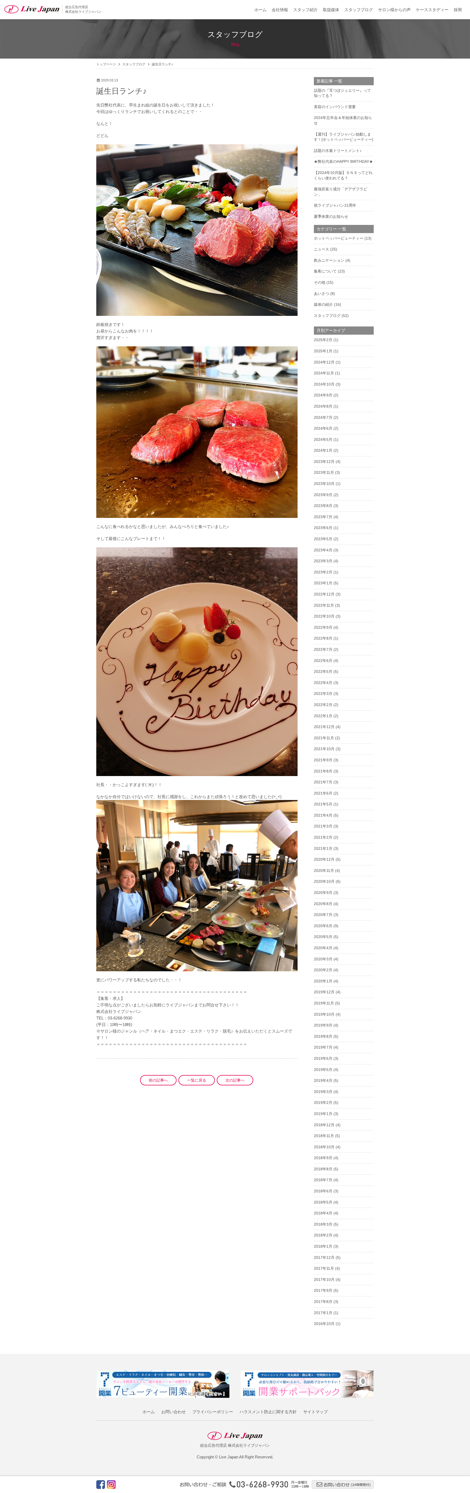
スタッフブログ (358, 9)
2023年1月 (323, 583)
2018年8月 (323, 1169)
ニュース (321, 249)
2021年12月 (324, 727)
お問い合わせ (173, 1411)
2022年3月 (323, 693)
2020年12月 (324, 859)
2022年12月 (324, 594)
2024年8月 (323, 406)
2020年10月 (324, 881)
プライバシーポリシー (212, 1411)
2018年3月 (323, 1224)
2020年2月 (323, 970)
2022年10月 (324, 616)
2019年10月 (324, 1014)
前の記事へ (158, 1080)
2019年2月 (323, 1102)
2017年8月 (323, 1301)
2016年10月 (324, 1323)
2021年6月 (323, 793)
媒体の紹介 (323, 304)
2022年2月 (323, 705)
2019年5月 (323, 1069)
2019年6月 (323, 1058)
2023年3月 (323, 561)
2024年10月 (324, 384)
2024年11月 (324, 373)
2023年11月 (324, 472)
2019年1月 (323, 1114)
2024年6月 (323, 428)
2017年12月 (324, 1257)
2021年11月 (324, 738)
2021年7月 (323, 782)
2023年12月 (324, 461)
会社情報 (280, 9)
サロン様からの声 (394, 9)
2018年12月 (324, 1125)
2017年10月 (324, 1279)
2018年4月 (323, 1213)
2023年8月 (323, 505)
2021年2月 (323, 837)
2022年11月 (324, 605)
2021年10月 (324, 749)
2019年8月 (323, 1036)
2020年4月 (323, 948)
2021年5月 (323, 804)
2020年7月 (323, 914)
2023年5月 (323, 539)
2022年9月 (323, 627)
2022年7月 (323, 649)
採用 (458, 9)
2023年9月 (323, 495)
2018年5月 (323, 1202)
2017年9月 (323, 1290)
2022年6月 (323, 660)
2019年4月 (323, 1080)
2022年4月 (323, 682)
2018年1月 (323, 1246)
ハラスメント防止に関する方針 (268, 1411)
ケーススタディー (432, 9)
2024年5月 (323, 439)
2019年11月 (324, 1003)
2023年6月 (323, 528)
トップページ (106, 64)
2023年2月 (323, 572)
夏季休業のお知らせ (331, 216)
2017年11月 (324, 1268)
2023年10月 (324, 483)
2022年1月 (323, 716)
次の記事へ (235, 1080)
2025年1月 (323, 351)
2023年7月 (323, 517)
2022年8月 (323, 638)
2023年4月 (323, 550)
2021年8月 (323, 771)
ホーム (260, 9)
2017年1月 (323, 1313)
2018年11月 (324, 1136)
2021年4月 (323, 815)
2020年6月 (323, 926)
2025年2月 (323, 340)
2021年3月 (323, 826)
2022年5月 (323, 671)
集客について (325, 271)
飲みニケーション (329, 260)
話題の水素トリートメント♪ (337, 150)
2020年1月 (323, 981)
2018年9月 (323, 1158)
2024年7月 (323, 417)
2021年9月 (323, 760)
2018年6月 (323, 1191)
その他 (319, 282)
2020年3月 (323, 959)
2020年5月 (323, 937)
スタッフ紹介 (305, 9)
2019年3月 (323, 1091)
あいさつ (321, 293)
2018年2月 (323, 1235)
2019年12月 (324, 992)
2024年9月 (323, 395)
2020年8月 (323, 904)
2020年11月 (324, 870)
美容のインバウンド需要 (335, 107)
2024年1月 (323, 450)
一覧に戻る (196, 1080)
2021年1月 (323, 848)
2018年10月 (324, 1147)
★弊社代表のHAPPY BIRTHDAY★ (343, 161)
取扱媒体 (331, 9)
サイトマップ (315, 1411)
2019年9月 (323, 1025)
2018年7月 (323, 1180)
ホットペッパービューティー (338, 238)
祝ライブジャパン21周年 (335, 205)
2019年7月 (323, 1047)
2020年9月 (323, 892)
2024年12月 (324, 362)
